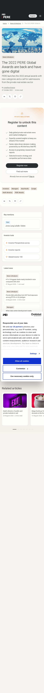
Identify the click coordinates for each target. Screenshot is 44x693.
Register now (22, 165)
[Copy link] (20, 96)
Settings (33, 354)
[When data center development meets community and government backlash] (22, 311)
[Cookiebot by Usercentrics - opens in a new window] (31, 314)
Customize (20, 369)
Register (33, 16)
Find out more (22, 171)
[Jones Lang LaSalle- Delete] (22, 224)
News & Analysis (15, 23)
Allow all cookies (22, 361)
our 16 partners (16, 327)
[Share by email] (15, 96)
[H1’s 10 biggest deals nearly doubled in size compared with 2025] (22, 280)
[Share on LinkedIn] (4, 96)
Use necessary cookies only (22, 376)
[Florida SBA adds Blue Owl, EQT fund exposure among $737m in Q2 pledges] (22, 295)
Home (5, 23)
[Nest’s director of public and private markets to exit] (15, 408)
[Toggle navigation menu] (40, 16)
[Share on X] (9, 96)
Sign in (31, 176)
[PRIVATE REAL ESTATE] (6, 16)
